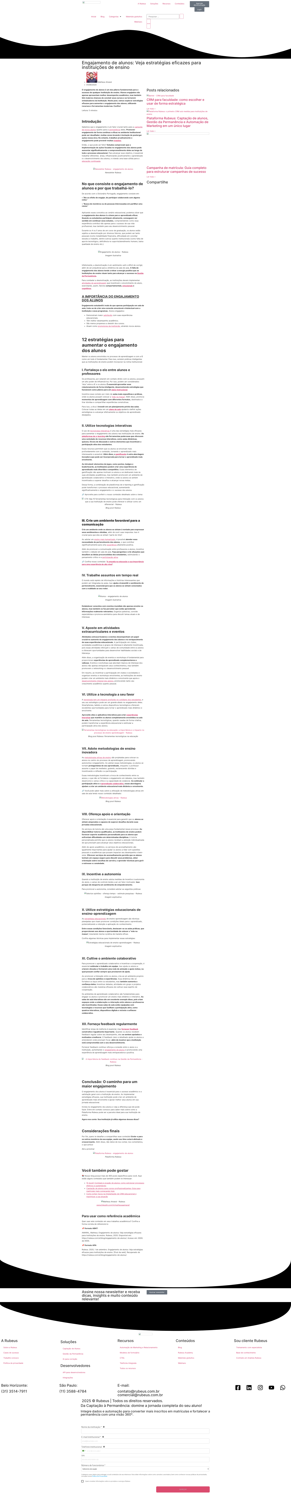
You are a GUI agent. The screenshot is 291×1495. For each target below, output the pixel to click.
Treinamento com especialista (249, 1347)
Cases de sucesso (11, 1353)
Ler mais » (151, 109)
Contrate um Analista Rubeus (248, 1358)
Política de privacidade (13, 1363)
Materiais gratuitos (134, 16)
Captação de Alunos (71, 1348)
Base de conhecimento (246, 1353)
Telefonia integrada (128, 1363)
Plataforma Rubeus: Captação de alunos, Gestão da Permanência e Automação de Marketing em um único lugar (177, 122)
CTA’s (122, 1358)
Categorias (113, 16)
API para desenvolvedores (74, 1372)
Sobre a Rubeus (10, 1347)
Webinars (138, 22)
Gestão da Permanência (73, 1354)
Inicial (93, 16)
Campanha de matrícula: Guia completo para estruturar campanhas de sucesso (176, 170)
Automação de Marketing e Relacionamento (139, 1347)
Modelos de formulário (129, 1353)
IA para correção (70, 1359)
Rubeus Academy (185, 1353)
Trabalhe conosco (11, 1358)
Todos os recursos (128, 1368)
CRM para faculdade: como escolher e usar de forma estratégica (175, 101)
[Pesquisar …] (163, 16)
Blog (102, 16)
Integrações (68, 1377)
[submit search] (182, 16)
